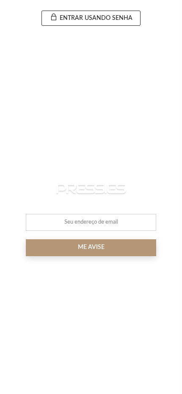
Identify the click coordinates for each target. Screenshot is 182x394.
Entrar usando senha (95, 18)
